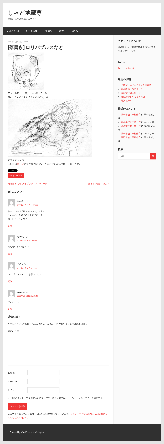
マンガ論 (48, 30)
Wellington (39, 432)
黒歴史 (62, 30)
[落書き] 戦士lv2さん (97, 183)
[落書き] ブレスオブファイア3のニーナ (28, 183)
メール (12, 381)
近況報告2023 (128, 100)
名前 (11, 372)
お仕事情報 (31, 30)
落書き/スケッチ (16, 175)
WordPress (25, 432)
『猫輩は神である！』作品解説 (136, 85)
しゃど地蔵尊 (25, 12)
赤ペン (20, 163)
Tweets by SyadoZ (126, 68)
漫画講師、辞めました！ (133, 89)
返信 (10, 226)
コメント (13, 330)
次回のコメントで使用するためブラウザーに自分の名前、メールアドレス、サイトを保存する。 (58, 397)
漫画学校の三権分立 (131, 92)
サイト (11, 390)
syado (26, 42)
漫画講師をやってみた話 (133, 96)
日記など (76, 30)
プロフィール (13, 30)
